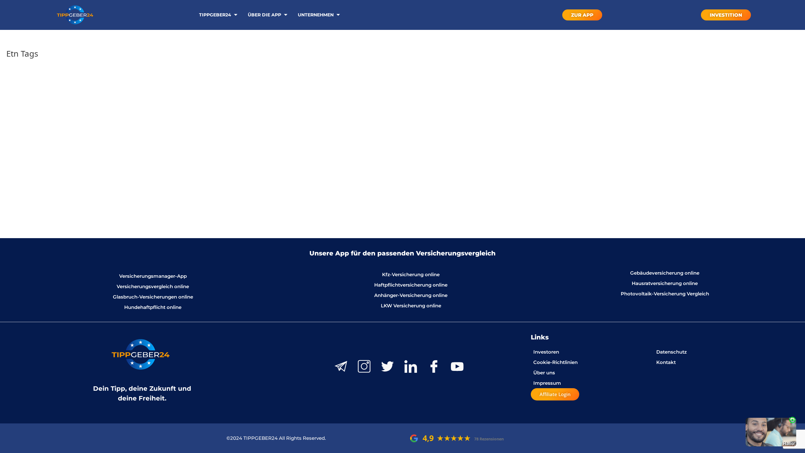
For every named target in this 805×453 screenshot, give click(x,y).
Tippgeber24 (215, 15)
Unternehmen (316, 15)
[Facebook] (434, 366)
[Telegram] (340, 366)
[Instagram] (364, 366)
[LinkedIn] (410, 366)
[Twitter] (387, 366)
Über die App (264, 15)
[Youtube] (457, 366)
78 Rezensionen (489, 439)
